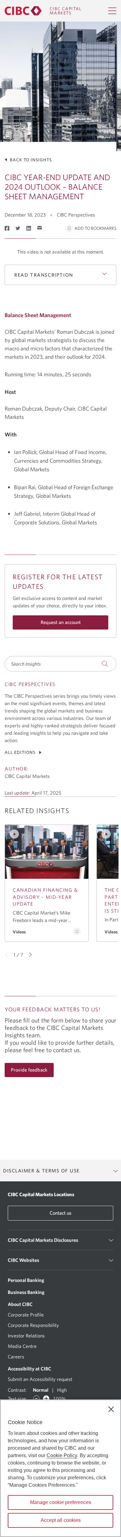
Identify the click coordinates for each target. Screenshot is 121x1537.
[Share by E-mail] (39, 227)
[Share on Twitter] (18, 228)
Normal (40, 1389)
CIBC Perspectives (76, 215)
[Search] (105, 663)
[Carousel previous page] (7, 954)
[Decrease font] (36, 1398)
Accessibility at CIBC (29, 1369)
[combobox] (60, 663)
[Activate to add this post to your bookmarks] (77, 931)
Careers (16, 1356)
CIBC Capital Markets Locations (41, 1194)
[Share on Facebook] (7, 228)
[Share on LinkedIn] (28, 228)
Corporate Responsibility (33, 1325)
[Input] (60, 663)
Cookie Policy (62, 1455)
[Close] (111, 1409)
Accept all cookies (61, 1520)
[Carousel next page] (30, 954)
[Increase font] (46, 1398)
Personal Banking (26, 1280)
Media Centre (22, 1346)
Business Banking (26, 1292)
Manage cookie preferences (60, 1502)
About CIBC (20, 1304)
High (62, 1389)
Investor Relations (26, 1335)
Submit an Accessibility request (40, 1379)
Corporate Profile (26, 1315)
